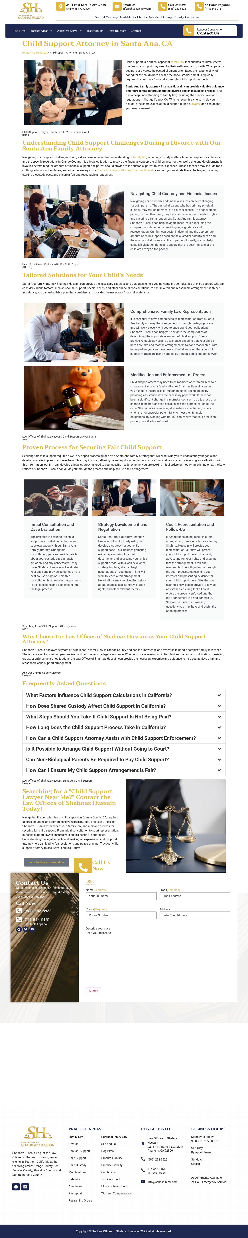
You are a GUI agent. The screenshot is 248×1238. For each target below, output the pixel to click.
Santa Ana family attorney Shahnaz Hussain (126, 170)
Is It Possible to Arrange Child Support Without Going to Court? (97, 749)
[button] (124, 695)
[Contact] (188, 30)
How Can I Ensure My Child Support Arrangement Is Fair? (91, 770)
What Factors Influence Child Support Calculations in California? (99, 695)
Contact (136, 30)
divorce (196, 104)
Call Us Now (177, 4)
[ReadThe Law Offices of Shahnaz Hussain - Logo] (31, 11)
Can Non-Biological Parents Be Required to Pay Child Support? (97, 760)
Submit (93, 991)
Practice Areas (38, 30)
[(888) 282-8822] (19, 911)
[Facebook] (16, 1186)
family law (177, 62)
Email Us (129, 4)
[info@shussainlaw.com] (143, 1181)
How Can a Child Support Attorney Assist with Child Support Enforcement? (111, 738)
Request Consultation (210, 29)
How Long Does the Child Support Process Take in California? (96, 727)
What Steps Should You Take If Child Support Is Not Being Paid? (98, 717)
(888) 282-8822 (38, 911)
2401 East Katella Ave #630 (86, 4)
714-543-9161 (37, 920)
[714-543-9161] (19, 919)
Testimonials (94, 30)
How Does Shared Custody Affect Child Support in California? (96, 706)
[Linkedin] (25, 1186)
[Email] (60, 6)
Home (25, 52)
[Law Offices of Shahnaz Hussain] (143, 1143)
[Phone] (162, 6)
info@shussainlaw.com (163, 1182)
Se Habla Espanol (217, 4)
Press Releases (117, 30)
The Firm (19, 30)
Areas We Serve (67, 30)
